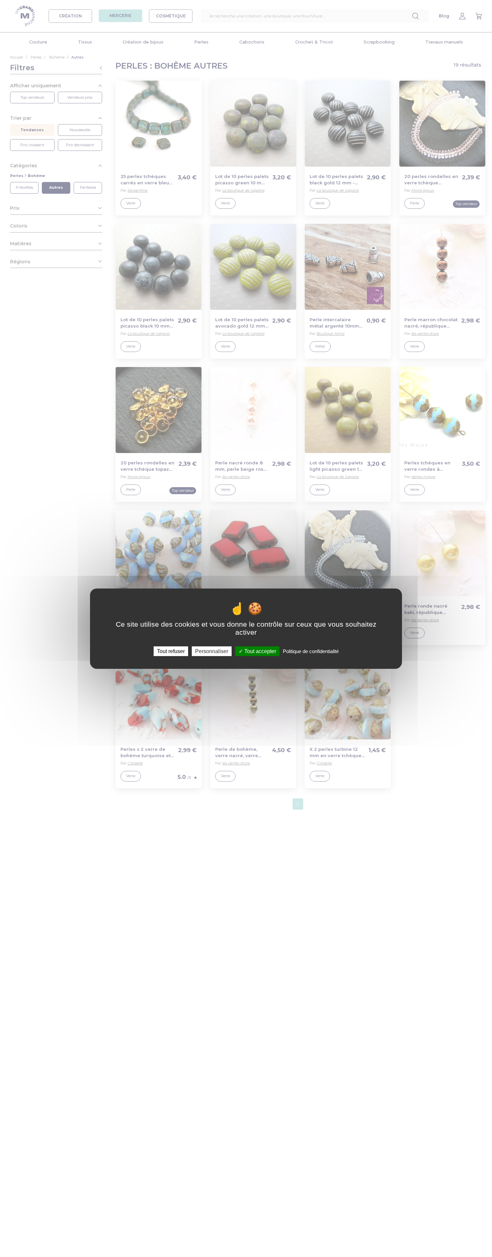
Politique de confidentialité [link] (311, 651)
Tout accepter (259, 651)
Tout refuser (171, 651)
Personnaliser (211, 651)
